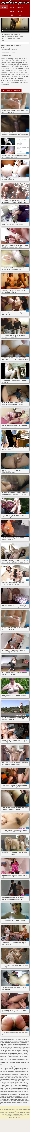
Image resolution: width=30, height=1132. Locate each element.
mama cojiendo (14, 1061)
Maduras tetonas (7, 1102)
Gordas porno (13, 1082)
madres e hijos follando (9, 1056)
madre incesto (7, 1052)
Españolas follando (20, 1100)
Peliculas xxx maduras (19, 1088)
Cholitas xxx (9, 1097)
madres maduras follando (5, 1059)
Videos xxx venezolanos (8, 1084)
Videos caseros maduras (6, 1096)
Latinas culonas (19, 1082)
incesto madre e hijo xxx (12, 1044)
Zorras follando (16, 1071)
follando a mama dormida (15, 1039)
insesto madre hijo (22, 1045)
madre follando (23, 1050)
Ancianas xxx (22, 1097)
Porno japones (15, 1097)
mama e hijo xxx (9, 1062)
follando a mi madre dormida (9, 1041)
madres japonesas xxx (23, 1058)
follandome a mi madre (10, 1042)
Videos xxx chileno (12, 1074)
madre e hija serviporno (10, 1047)
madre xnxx (19, 1052)
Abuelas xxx (23, 1087)
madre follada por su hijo (14, 1050)
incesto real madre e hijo (23, 1044)
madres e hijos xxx (19, 1056)
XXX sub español (19, 1080)
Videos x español (5, 1082)
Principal (4, 7)
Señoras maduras (9, 1068)
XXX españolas (20, 1074)
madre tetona (13, 1052)
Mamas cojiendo (4, 1088)
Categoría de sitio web (20, 11)
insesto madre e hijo (13, 1045)
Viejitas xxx (17, 1094)
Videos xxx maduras (9, 1070)
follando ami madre (20, 1041)
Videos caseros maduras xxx (22, 1079)
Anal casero (21, 1099)
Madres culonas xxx (18, 1093)
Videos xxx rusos (14, 1077)
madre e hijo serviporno (21, 1049)
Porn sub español (10, 1073)
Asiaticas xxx (21, 1077)
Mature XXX (13, 1100)
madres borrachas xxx (9, 1053)
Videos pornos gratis (15, 1087)
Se (0, 1096)
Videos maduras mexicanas (6, 1091)
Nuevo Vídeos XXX (12, 11)
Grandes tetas (5, 52)
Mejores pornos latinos (9, 1093)
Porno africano (3, 1097)
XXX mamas (11, 1088)
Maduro (13, 52)
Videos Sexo (2, 1104)
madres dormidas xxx (20, 1055)
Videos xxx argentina (10, 1076)
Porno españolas (10, 1099)
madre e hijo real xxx (10, 1049)
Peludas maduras (16, 1096)
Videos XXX (16, 1099)
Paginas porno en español (21, 1073)
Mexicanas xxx (12, 1080)
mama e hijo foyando (7, 55)
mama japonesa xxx (17, 1062)
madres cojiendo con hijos (9, 1055)
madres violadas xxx (6, 1061)
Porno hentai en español (17, 1091)
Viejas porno (7, 1077)
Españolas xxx (21, 1085)
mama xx (24, 1062)
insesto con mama (4, 1045)
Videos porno (8, 1087)
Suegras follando (23, 1102)
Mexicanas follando (25, 1094)
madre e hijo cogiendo (21, 1047)
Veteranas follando (4, 1080)
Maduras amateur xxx (10, 1094)
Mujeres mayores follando (24, 1090)
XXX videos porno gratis (18, 1068)
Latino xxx (2, 1068)
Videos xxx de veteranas (11, 1085)
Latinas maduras (17, 1084)
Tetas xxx (24, 1084)
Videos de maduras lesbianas (11, 1090)
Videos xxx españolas (11, 1079)
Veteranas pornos (16, 1102)
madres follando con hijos (12, 1058)
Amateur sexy (5, 49)
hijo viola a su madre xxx (21, 1042)
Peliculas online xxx (19, 1076)
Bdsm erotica (14, 49)
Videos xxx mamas (15, 2)
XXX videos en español (19, 1070)
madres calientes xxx (19, 1053)
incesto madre (3, 1044)
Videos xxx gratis (24, 1096)
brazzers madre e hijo (5, 1039)
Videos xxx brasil (7, 1100)
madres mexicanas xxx (17, 1059)
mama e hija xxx (21, 1061)
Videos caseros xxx (8, 1071)
